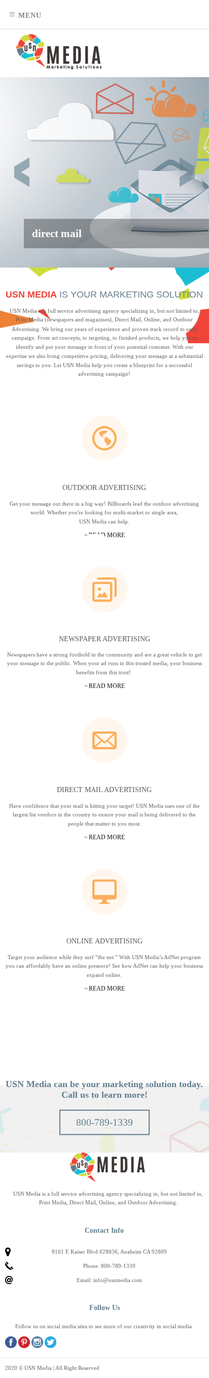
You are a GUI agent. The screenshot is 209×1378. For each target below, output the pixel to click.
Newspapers (104, 589)
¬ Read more (104, 988)
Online (104, 891)
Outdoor (104, 438)
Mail (104, 740)
